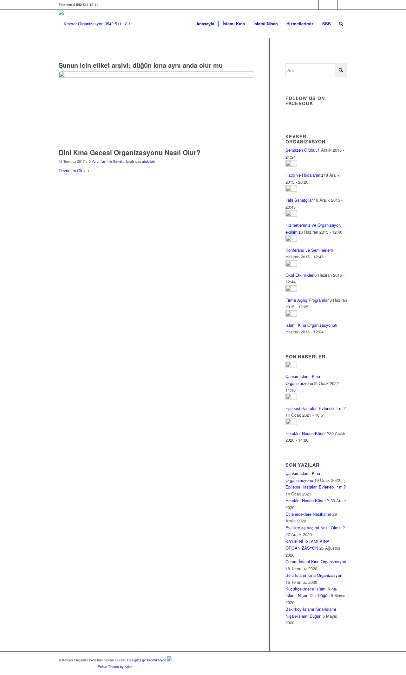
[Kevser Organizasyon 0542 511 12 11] (96, 24)
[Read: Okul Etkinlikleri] (291, 265)
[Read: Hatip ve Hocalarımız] (291, 165)
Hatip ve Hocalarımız (304, 175)
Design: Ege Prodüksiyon (146, 659)
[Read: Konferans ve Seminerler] (291, 240)
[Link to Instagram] (332, 4)
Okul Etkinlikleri (299, 275)
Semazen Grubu (300, 150)
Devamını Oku (72, 170)
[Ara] (341, 24)
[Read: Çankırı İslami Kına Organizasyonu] (291, 366)
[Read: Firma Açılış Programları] (291, 290)
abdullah (148, 161)
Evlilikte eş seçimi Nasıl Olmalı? (315, 528)
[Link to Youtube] (342, 4)
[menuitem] (205, 24)
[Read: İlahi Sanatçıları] (291, 190)
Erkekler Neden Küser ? (307, 433)
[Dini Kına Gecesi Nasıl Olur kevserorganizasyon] (156, 108)
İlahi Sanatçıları (299, 200)
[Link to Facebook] (313, 4)
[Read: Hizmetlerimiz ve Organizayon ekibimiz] (291, 215)
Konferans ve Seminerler (308, 250)
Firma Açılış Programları (307, 300)
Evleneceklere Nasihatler (308, 514)
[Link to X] (323, 4)
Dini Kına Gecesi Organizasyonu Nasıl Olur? (129, 152)
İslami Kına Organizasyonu (310, 325)
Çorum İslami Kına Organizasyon (315, 561)
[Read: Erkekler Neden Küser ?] (291, 423)
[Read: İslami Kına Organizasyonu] (291, 315)
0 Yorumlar (97, 161)
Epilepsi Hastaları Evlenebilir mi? (315, 408)
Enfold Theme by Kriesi (115, 666)
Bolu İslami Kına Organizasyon (313, 575)
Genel (117, 161)
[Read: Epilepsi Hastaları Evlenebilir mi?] (291, 398)
